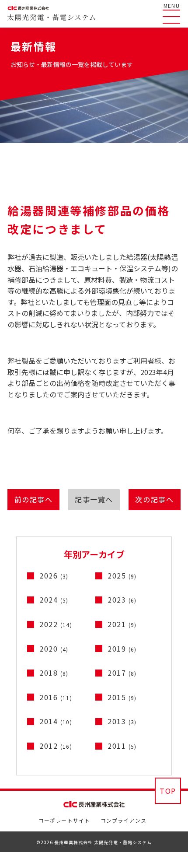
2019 (122, 648)
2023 (122, 599)
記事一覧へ (94, 499)
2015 (122, 697)
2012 (55, 745)
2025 (122, 575)
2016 (55, 697)
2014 (55, 721)
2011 (122, 745)
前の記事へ (33, 499)
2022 (55, 624)
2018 (54, 672)
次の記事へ (154, 499)
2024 (54, 599)
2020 (54, 648)
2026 (54, 575)
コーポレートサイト (64, 820)
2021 (122, 624)
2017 (122, 672)
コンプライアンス (124, 820)
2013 (122, 721)
